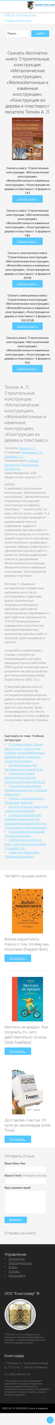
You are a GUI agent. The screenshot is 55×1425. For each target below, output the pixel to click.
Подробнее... (18, 958)
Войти (13, 1267)
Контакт (14, 1271)
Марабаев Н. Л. (32, 452)
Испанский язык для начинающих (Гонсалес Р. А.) (24, 767)
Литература (17, 1259)
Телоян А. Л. (27, 448)
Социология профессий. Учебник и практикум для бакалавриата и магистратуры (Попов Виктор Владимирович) (26, 821)
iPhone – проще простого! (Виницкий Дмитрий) (24, 800)
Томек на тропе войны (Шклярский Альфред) (22, 854)
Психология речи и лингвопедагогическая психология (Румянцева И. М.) (25, 777)
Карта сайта (17, 1275)
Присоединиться (20, 1263)
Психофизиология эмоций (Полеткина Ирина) (25, 833)
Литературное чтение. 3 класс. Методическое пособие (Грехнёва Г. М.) (25, 844)
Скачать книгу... (27, 199)
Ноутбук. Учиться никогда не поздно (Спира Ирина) (26, 808)
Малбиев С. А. (14, 456)
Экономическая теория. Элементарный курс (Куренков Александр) (26, 790)
